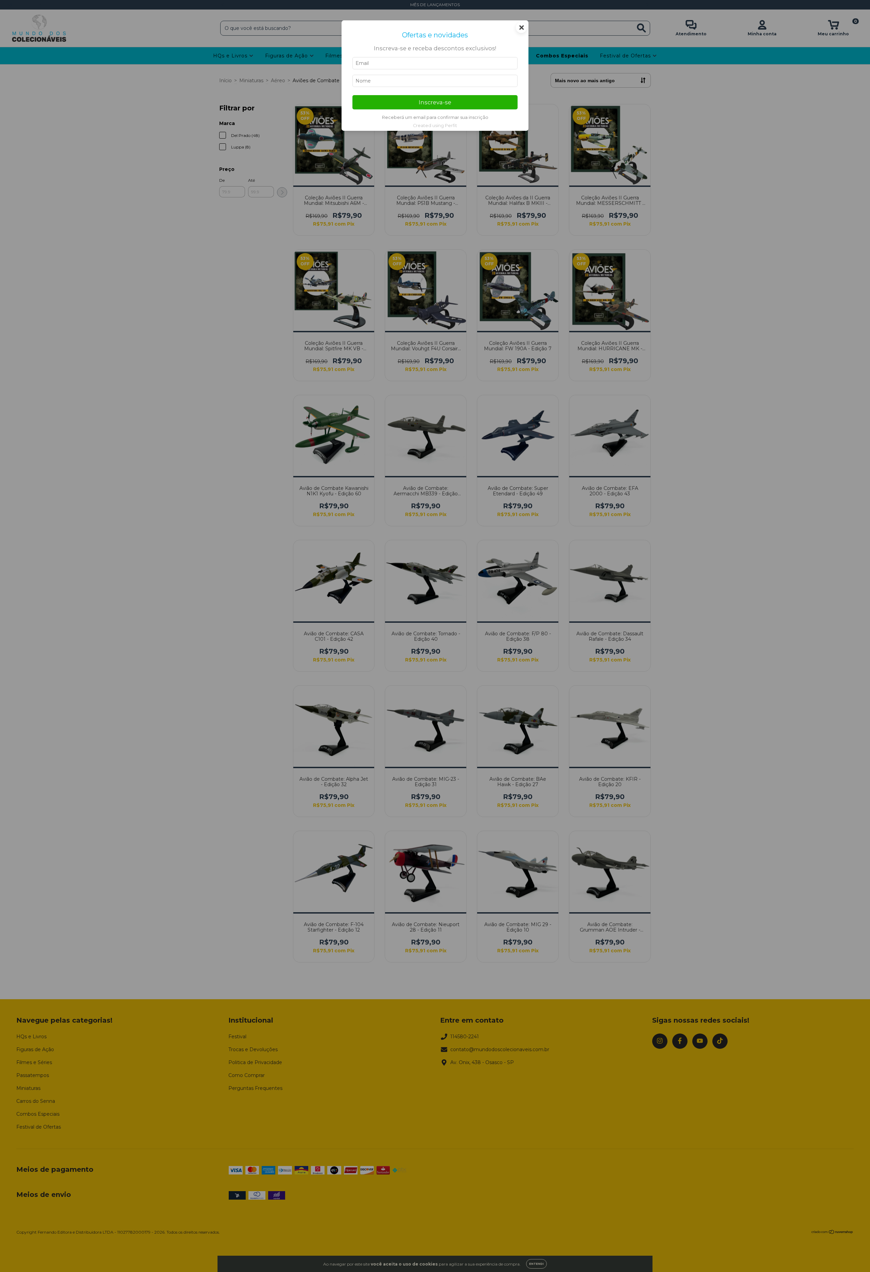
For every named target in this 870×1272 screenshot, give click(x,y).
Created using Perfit (435, 125)
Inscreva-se (435, 102)
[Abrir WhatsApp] (853, 1254)
